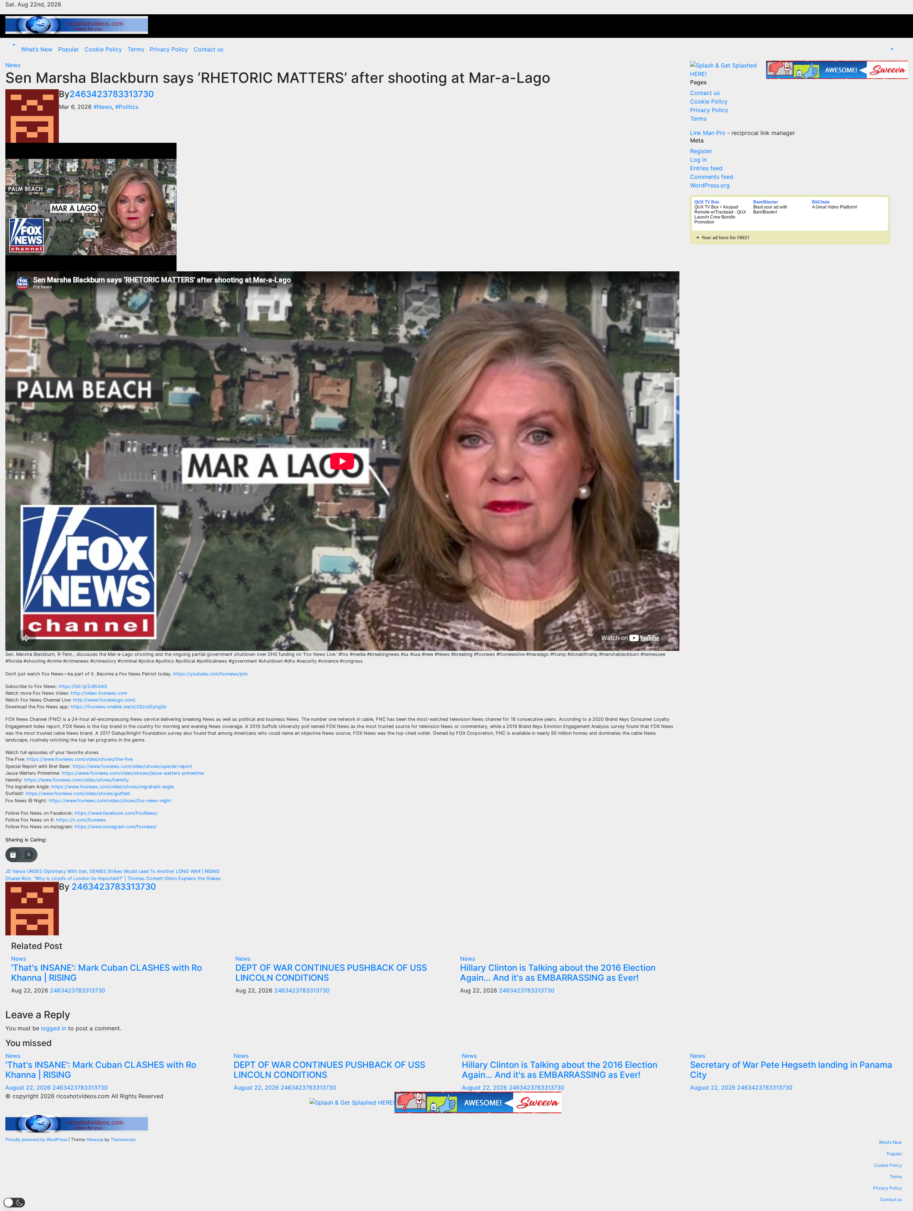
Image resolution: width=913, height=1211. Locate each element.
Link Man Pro (707, 132)
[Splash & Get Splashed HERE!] (728, 69)
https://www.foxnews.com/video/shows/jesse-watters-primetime (133, 773)
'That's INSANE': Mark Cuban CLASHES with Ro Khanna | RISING (106, 973)
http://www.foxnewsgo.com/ (104, 700)
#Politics (126, 106)
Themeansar (123, 1139)
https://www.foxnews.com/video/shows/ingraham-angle (112, 786)
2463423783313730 (112, 94)
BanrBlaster (765, 202)
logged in (53, 1028)
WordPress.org (710, 185)
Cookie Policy (103, 49)
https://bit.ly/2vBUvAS (82, 686)
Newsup (95, 1139)
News (12, 65)
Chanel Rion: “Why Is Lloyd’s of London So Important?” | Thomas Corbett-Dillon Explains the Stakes (113, 878)
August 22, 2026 (28, 1087)
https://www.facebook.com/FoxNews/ (116, 813)
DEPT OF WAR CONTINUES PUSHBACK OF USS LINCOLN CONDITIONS (331, 973)
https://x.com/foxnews (81, 820)
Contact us (208, 49)
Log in (698, 159)
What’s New (36, 49)
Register (701, 151)
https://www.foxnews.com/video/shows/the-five (80, 759)
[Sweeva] (837, 70)
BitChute (821, 202)
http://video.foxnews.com (99, 693)
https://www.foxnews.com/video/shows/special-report (132, 766)
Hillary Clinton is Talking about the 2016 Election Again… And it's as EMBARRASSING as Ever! (558, 973)
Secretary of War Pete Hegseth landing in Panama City (791, 1070)
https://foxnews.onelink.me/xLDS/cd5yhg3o (119, 706)
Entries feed (706, 168)
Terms (136, 49)
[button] (13, 45)
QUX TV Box (706, 202)
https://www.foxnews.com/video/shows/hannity (76, 780)
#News (102, 106)
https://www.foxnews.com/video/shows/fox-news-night (110, 800)
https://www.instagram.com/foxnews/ (116, 826)
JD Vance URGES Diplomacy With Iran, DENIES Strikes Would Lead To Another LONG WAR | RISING (112, 871)
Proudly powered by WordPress (36, 1139)
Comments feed (711, 176)
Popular (68, 49)
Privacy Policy (169, 49)
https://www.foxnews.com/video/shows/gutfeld (78, 793)
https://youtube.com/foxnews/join (210, 674)
